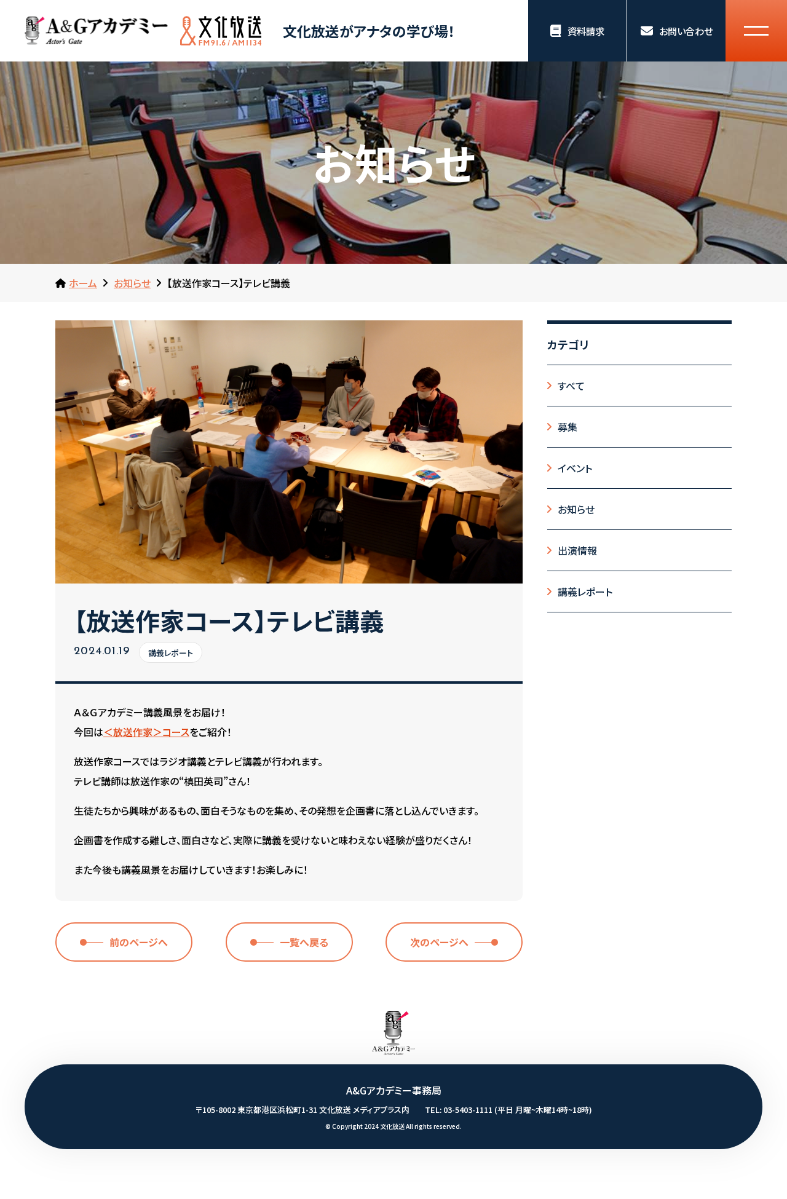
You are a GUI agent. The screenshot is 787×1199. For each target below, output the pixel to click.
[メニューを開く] (756, 30)
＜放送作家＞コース (146, 732)
